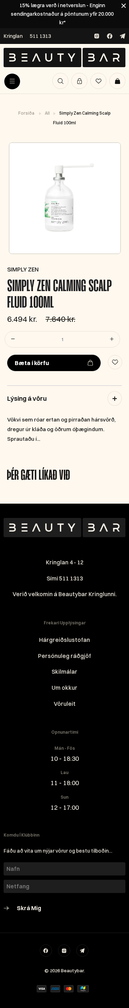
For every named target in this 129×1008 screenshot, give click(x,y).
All (48, 113)
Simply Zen (23, 269)
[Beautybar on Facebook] (110, 36)
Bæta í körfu (32, 362)
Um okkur (64, 687)
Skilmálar (64, 671)
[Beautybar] (64, 57)
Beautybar (72, 970)
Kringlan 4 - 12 (64, 562)
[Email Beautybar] (82, 950)
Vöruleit (65, 703)
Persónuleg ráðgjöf (64, 655)
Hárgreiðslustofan (64, 639)
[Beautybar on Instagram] (97, 36)
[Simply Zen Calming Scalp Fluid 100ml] (64, 198)
